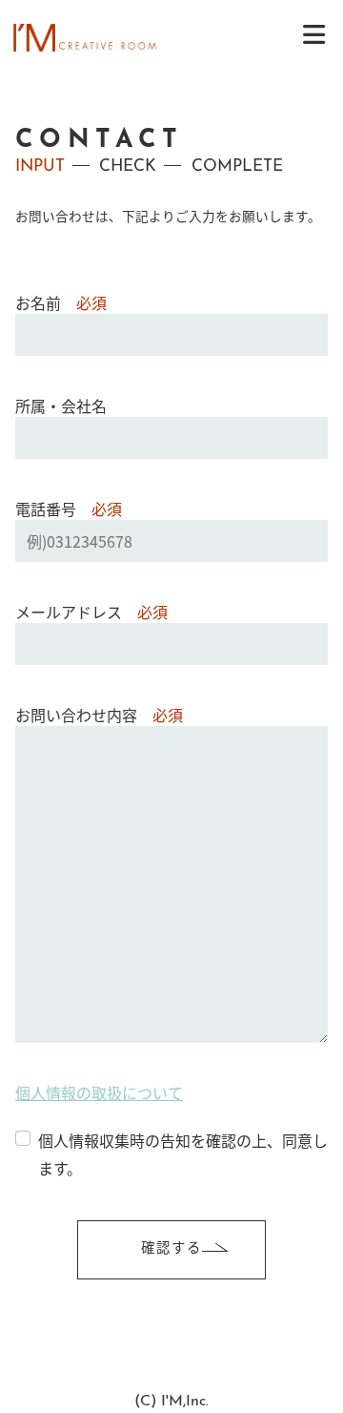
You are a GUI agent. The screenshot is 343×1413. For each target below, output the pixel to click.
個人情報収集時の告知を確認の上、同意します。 (183, 1154)
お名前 (61, 302)
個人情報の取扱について (99, 1092)
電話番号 (68, 508)
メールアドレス (91, 611)
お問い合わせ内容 (99, 714)
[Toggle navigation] (314, 34)
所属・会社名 (61, 405)
